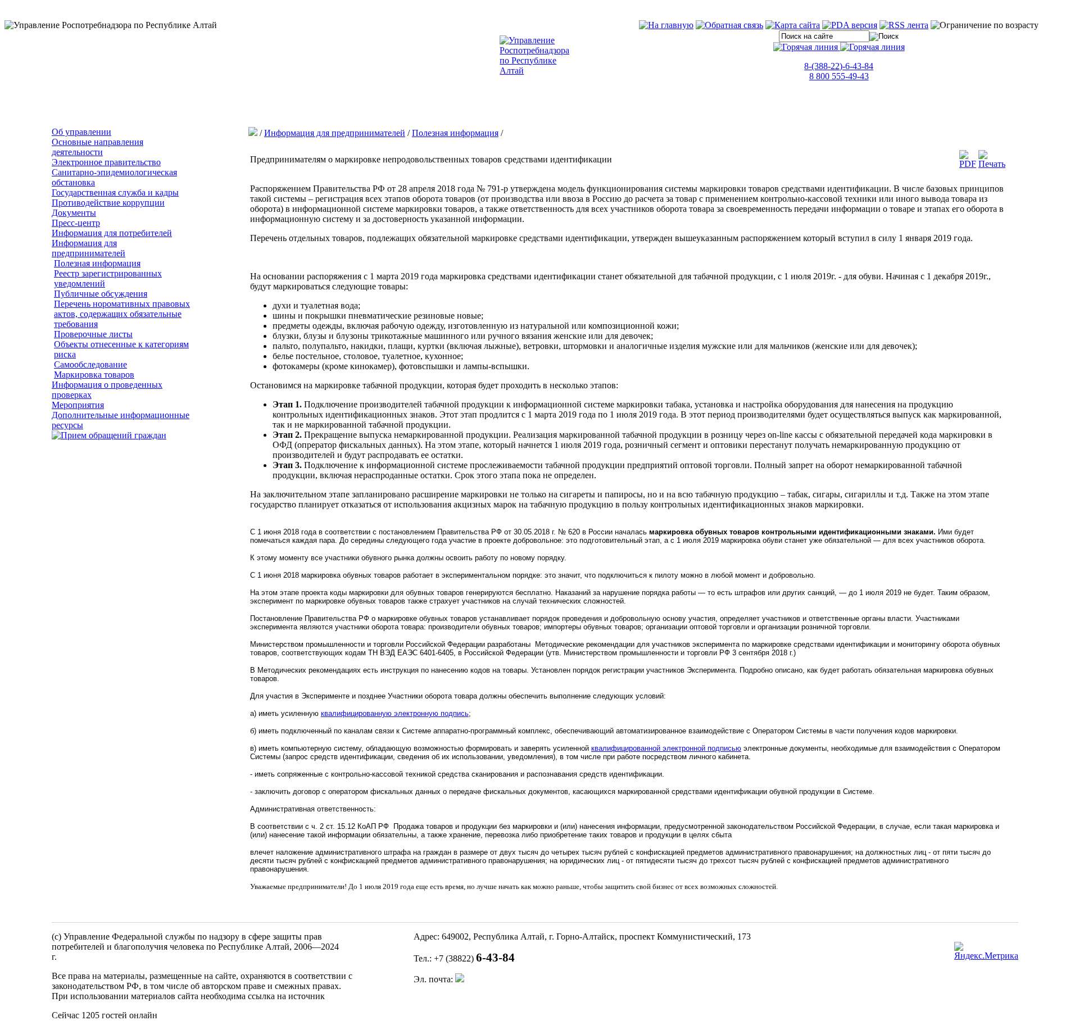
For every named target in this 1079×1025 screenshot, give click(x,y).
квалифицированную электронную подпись (395, 713)
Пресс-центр (76, 223)
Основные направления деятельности (97, 147)
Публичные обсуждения (100, 293)
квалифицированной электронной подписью (666, 748)
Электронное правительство (106, 162)
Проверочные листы (93, 334)
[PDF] (967, 164)
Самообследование (90, 364)
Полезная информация (97, 263)
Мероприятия (78, 405)
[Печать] (991, 164)
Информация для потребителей (112, 233)
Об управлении (81, 132)
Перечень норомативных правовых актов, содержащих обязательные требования (122, 314)
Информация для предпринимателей (88, 248)
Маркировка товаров (94, 374)
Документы (74, 212)
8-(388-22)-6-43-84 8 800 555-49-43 (838, 71)
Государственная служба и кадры (115, 192)
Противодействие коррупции (108, 202)
